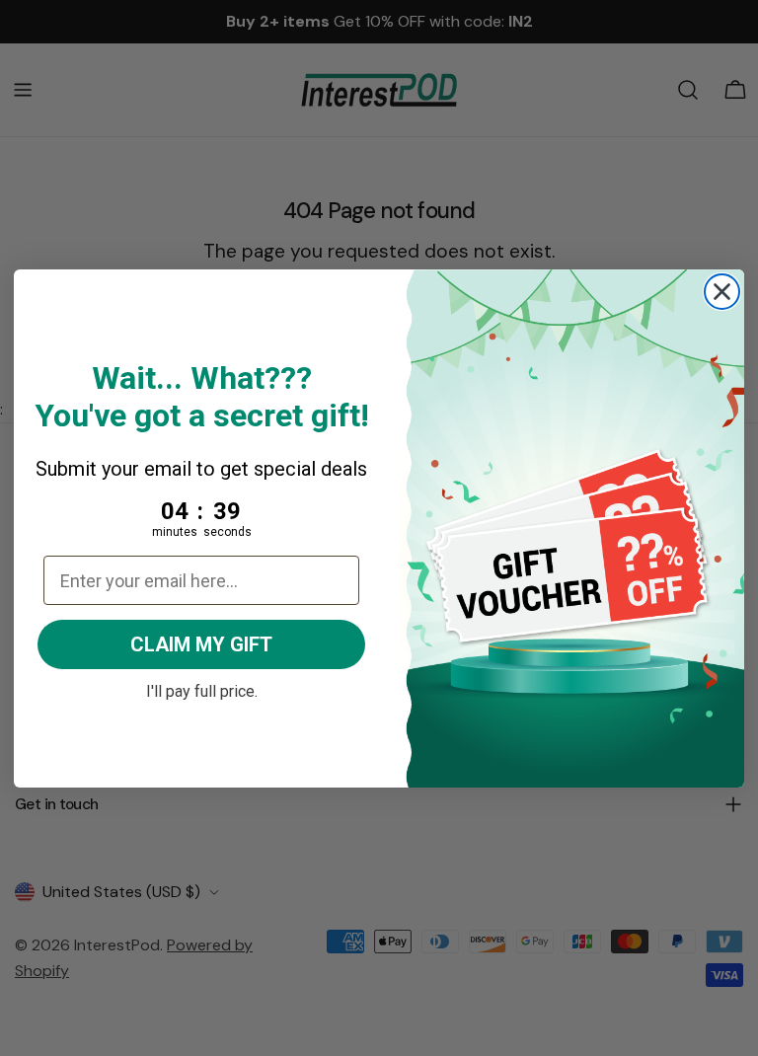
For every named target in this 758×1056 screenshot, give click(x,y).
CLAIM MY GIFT (201, 644)
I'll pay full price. (202, 689)
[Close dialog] (722, 291)
